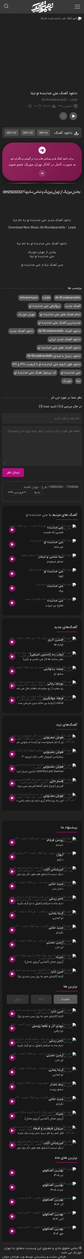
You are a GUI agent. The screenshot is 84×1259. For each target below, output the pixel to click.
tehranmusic (28, 298)
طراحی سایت (57, 1257)
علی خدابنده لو (36, 220)
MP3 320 (11, 132)
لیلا (15, 220)
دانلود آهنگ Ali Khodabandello (59, 331)
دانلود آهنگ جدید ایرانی (64, 339)
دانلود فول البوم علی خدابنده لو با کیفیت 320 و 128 (46, 364)
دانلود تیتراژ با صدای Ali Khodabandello (53, 356)
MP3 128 (28, 132)
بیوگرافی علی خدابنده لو (44, 306)
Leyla (72, 228)
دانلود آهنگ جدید (59, 220)
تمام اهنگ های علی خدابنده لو (60, 314)
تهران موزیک (26, 314)
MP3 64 (43, 132)
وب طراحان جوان (13, 1257)
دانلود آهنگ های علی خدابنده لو (59, 348)
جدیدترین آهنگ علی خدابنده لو (59, 323)
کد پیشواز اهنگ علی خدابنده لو (35, 373)
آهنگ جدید (72, 306)
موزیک (66, 381)
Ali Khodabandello (52, 228)
